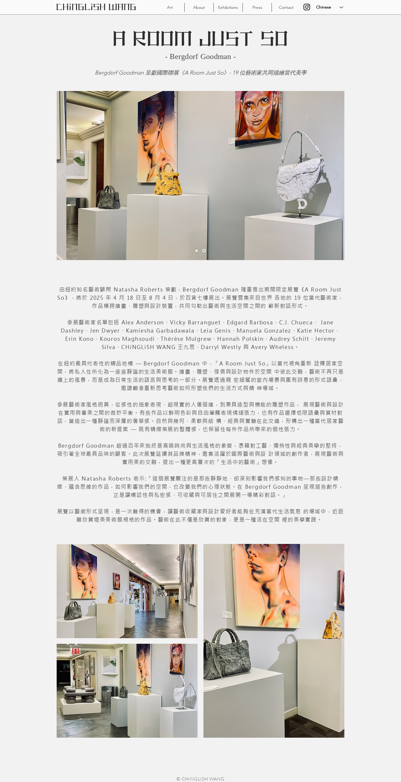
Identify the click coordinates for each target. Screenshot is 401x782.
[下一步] (336, 175)
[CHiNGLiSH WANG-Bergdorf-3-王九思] (203, 250)
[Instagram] (306, 7)
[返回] (65, 175)
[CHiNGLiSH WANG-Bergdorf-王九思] (197, 251)
